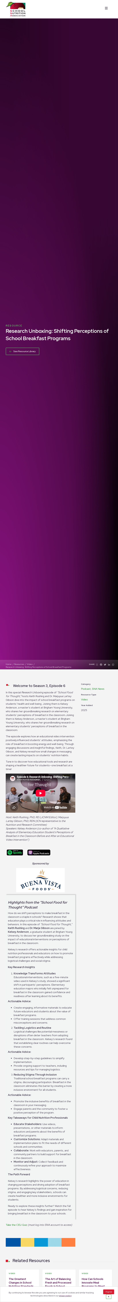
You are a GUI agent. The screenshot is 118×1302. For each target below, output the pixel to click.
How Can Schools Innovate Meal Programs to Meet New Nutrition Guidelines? (93, 1286)
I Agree (108, 1291)
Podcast (86, 688)
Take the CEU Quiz (16, 1224)
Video (84, 699)
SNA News (98, 688)
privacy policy (65, 1295)
